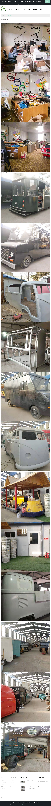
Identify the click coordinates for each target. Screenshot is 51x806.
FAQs (23, 802)
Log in (6, 1)
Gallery (42, 9)
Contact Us (3, 796)
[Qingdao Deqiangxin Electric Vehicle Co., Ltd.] (4, 8)
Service (35, 9)
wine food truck (29, 786)
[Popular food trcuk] (23, 782)
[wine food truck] (23, 788)
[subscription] (48, 786)
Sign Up (9, 1)
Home (11, 9)
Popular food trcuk (30, 780)
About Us (18, 9)
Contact (19, 802)
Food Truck (26, 9)
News (16, 802)
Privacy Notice (28, 802)
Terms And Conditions (36, 802)
